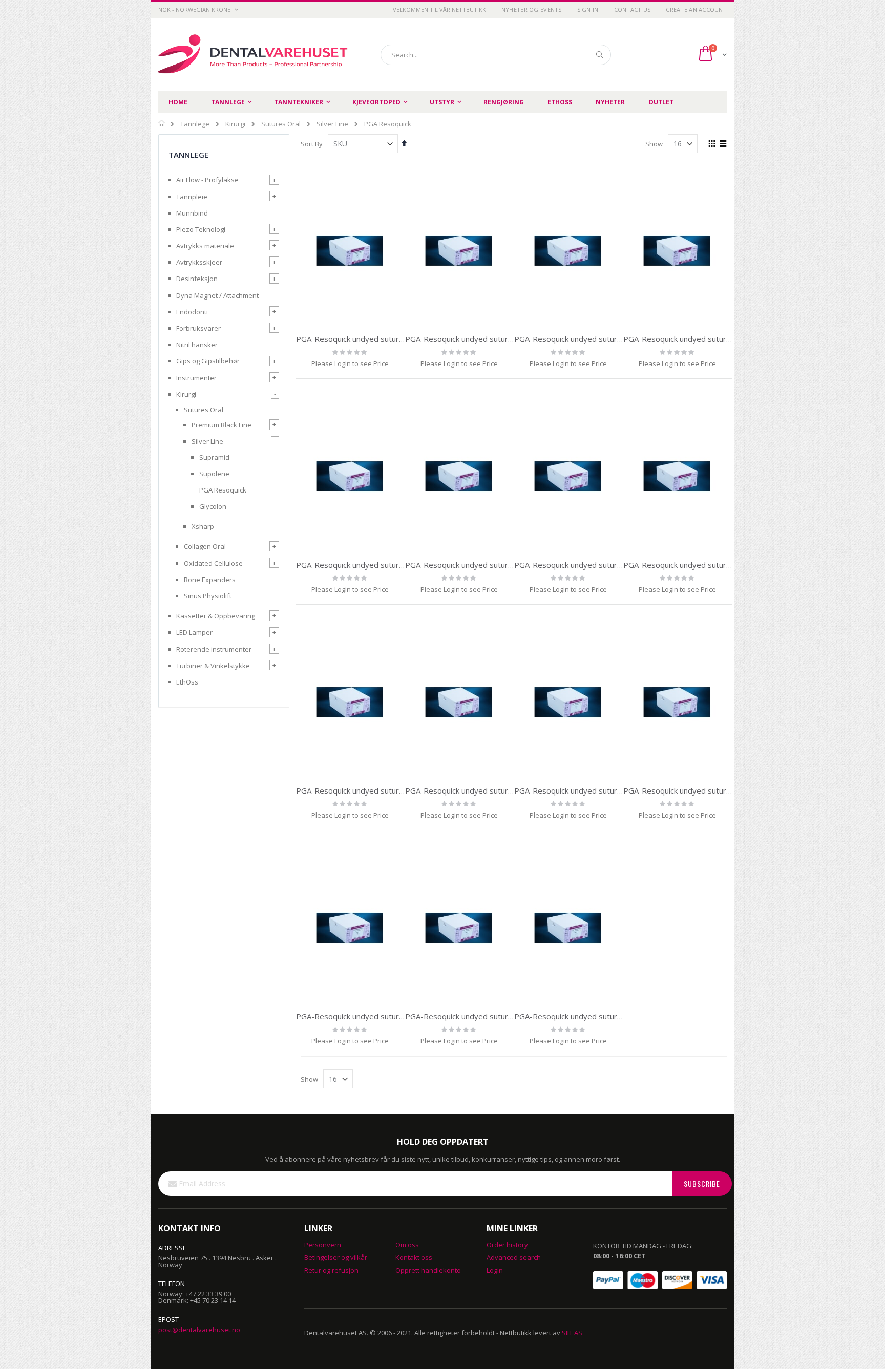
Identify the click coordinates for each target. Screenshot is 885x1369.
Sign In (588, 9)
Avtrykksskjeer (199, 262)
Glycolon (212, 506)
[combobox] (496, 55)
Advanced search (514, 1257)
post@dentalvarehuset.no (199, 1329)
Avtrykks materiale (205, 245)
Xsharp (203, 526)
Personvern (322, 1244)
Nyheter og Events (531, 9)
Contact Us (632, 9)
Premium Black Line (221, 425)
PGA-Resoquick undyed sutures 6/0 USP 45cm (596, 790)
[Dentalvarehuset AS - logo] (254, 54)
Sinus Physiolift (207, 596)
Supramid (214, 457)
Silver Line (332, 124)
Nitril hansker (197, 344)
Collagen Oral (205, 546)
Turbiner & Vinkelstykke (213, 665)
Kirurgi (235, 124)
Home (162, 123)
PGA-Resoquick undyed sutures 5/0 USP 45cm (596, 565)
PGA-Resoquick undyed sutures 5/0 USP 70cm (378, 339)
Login (495, 1270)
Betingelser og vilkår (335, 1257)
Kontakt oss (413, 1257)
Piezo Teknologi (200, 229)
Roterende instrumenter (213, 649)
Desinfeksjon (197, 278)
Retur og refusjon (331, 1270)
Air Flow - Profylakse (207, 179)
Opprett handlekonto (428, 1270)
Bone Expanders (210, 579)
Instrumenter (196, 377)
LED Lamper (194, 632)
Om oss (407, 1244)
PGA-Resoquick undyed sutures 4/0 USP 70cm (487, 339)
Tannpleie (191, 196)
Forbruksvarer (198, 328)
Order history (507, 1244)
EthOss (187, 682)
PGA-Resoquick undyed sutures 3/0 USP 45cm (378, 565)
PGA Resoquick (222, 490)
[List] (723, 144)
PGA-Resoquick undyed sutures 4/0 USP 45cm (705, 339)
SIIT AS (572, 1332)
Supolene (214, 473)
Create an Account (696, 9)
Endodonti (192, 311)
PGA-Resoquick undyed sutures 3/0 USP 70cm (596, 339)
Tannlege (194, 124)
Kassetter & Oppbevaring (215, 616)
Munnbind (192, 213)
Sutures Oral (281, 124)
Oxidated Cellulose (213, 563)
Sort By (312, 143)
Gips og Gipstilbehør (208, 361)
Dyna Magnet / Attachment (217, 295)
